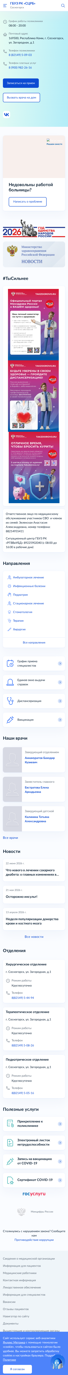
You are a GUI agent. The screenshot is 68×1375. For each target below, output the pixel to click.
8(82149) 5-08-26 (23, 1045)
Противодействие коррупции (34, 1239)
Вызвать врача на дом (21, 97)
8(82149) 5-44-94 (23, 997)
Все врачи (10, 838)
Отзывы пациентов (16, 1309)
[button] (63, 5)
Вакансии (9, 1302)
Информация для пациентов (22, 1265)
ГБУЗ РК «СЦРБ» (22, 3)
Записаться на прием (21, 83)
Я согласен (17, 1369)
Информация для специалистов (24, 1294)
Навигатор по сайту (16, 1316)
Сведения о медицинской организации (29, 1258)
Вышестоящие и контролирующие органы (31, 1330)
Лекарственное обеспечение (22, 1287)
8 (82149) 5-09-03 (20, 55)
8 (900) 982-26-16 (20, 67)
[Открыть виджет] (58, 1361)
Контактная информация (19, 1280)
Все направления (34, 642)
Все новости (34, 937)
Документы (10, 1323)
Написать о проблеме (27, 201)
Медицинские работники (19, 1273)
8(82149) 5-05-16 (23, 1093)
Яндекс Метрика (14, 1342)
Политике (9, 1359)
